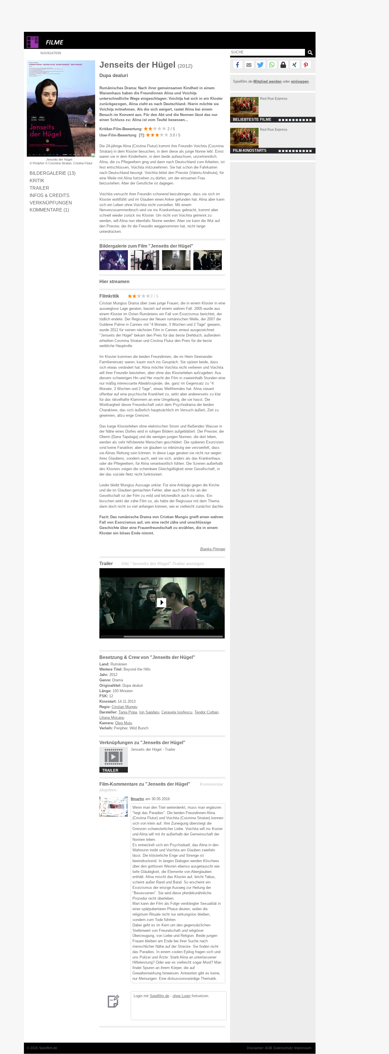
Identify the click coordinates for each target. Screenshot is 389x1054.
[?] (141, 135)
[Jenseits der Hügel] (162, 643)
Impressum (302, 1048)
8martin (137, 799)
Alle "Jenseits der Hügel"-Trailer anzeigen (162, 563)
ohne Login (182, 996)
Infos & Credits (49, 195)
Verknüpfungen (51, 202)
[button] (238, 65)
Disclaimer (255, 1048)
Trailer (39, 187)
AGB (268, 1048)
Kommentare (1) (49, 209)
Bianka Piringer (212, 549)
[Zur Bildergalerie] (93, 155)
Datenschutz (283, 1048)
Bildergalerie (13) (52, 173)
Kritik (37, 180)
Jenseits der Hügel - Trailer (153, 749)
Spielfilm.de (159, 996)
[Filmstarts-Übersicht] (75, 42)
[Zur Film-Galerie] (115, 269)
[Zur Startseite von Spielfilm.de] (32, 47)
